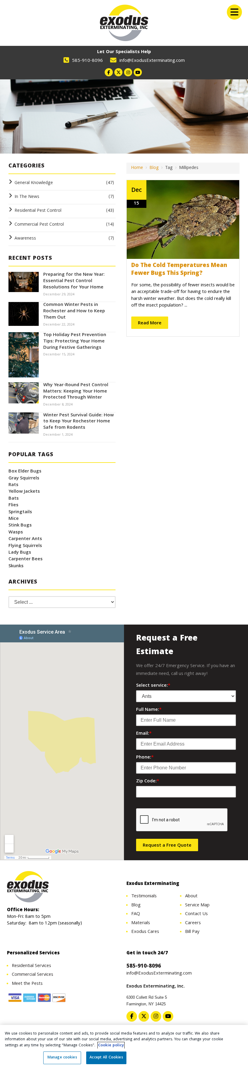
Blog (154, 168)
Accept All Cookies (106, 1058)
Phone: (145, 758)
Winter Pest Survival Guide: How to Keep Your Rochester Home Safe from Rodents (78, 421)
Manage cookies (62, 1058)
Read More (150, 323)
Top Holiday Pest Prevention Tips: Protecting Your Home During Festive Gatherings (74, 341)
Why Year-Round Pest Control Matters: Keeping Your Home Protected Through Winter (75, 391)
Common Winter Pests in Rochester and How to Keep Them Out (74, 311)
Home (137, 168)
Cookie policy (111, 1045)
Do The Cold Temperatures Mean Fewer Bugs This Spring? (179, 269)
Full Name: (149, 710)
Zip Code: (147, 781)
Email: (144, 734)
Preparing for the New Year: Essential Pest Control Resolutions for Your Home (74, 281)
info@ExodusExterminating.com (152, 61)
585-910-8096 (87, 61)
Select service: (153, 686)
